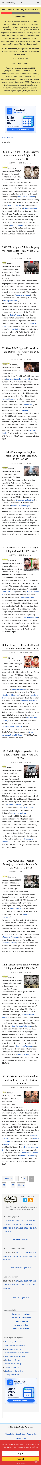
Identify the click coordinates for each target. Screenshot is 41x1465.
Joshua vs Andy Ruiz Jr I (13, 1367)
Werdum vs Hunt (23, 1055)
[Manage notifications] (36, 1461)
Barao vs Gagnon (16, 225)
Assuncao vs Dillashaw (26, 197)
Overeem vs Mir (27, 405)
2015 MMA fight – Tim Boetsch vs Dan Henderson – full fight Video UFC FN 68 (20, 1080)
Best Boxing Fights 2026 (21, 1239)
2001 (9, 1221)
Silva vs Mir (24, 410)
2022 (30, 1228)
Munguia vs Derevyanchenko (15, 1356)
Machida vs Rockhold (25, 807)
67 (4, 1185)
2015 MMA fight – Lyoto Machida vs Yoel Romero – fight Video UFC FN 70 (20, 755)
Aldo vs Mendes (9, 592)
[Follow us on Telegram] (25, 1201)
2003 (17, 1221)
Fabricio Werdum (8, 399)
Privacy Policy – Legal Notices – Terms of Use (20, 1434)
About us (20, 1430)
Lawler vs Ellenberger (11, 695)
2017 (9, 1228)
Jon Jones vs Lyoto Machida (21, 1318)
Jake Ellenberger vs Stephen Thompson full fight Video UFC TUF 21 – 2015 (20, 456)
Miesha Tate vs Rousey (13, 1364)
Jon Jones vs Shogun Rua (14, 1371)
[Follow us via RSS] (30, 1201)
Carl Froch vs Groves (12, 1360)
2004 (22, 1221)
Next (21, 1185)
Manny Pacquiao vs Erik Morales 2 (17, 1353)
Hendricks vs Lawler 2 (28, 701)
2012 (21, 1224)
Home (4, 138)
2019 (17, 1228)
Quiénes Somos (20, 1438)
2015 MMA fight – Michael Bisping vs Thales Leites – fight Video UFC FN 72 (20, 251)
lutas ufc (10, 138)
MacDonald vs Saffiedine (12, 726)
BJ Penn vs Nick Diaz (21, 1321)
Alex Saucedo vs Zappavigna (15, 1345)
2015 (34, 1224)
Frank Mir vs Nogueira (21, 1328)
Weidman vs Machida (15, 805)
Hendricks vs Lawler (18, 689)
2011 (17, 1224)
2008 (5, 1224)
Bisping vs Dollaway (10, 301)
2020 (22, 1228)
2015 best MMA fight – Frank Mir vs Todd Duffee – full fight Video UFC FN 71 (20, 352)
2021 (26, 1228)
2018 (13, 1228)
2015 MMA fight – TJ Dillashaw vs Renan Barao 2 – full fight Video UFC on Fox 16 (21, 155)
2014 (30, 1224)
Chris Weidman (15, 315)
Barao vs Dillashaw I (14, 205)
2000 (5, 1221)
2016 (5, 1228)
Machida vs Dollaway (19, 813)
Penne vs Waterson (10, 937)
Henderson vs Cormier (29, 1153)
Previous (7, 1178)
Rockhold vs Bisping (22, 295)
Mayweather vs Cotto (21, 1325)
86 (13, 1185)
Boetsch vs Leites (13, 329)
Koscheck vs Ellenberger (20, 506)
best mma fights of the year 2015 (18, 379)
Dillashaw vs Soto (30, 208)
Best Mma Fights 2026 (21, 1298)
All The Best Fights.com (12, 2)
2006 (30, 1221)
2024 (5, 1231)
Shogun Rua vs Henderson (21, 1314)
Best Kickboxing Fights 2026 (21, 1268)
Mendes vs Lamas (27, 597)
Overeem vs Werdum (24, 1046)
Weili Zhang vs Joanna (13, 1349)
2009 (9, 1224)
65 (26, 1178)
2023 (34, 1228)
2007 (34, 1221)
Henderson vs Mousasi (27, 1156)
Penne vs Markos (9, 943)
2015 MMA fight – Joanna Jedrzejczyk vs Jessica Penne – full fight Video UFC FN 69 (20, 864)
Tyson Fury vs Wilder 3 (13, 1342)
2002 (13, 1221)
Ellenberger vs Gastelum (25, 500)
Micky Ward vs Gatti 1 (13, 1374)
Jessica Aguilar (15, 908)
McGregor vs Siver (31, 617)
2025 (9, 1231)
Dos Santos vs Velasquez (21, 1026)
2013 (26, 1224)
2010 (13, 1224)
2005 (26, 1221)
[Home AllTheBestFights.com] (10, 1202)
